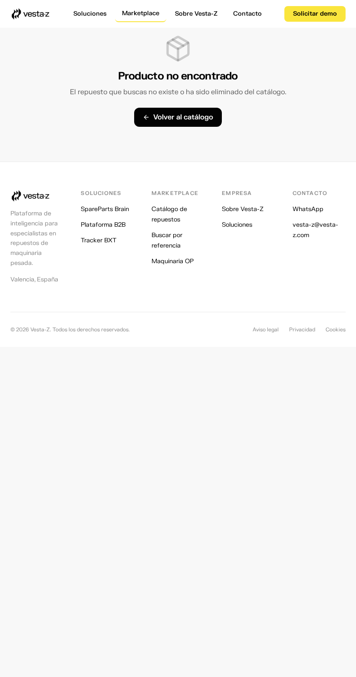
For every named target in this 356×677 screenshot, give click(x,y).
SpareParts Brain (105, 209)
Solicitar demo (315, 13)
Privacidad (302, 329)
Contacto (247, 13)
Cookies (336, 329)
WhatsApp (308, 209)
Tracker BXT (98, 240)
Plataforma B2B (103, 224)
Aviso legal (266, 329)
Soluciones (89, 13)
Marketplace (140, 13)
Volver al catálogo (183, 117)
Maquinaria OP (173, 261)
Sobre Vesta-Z (196, 13)
